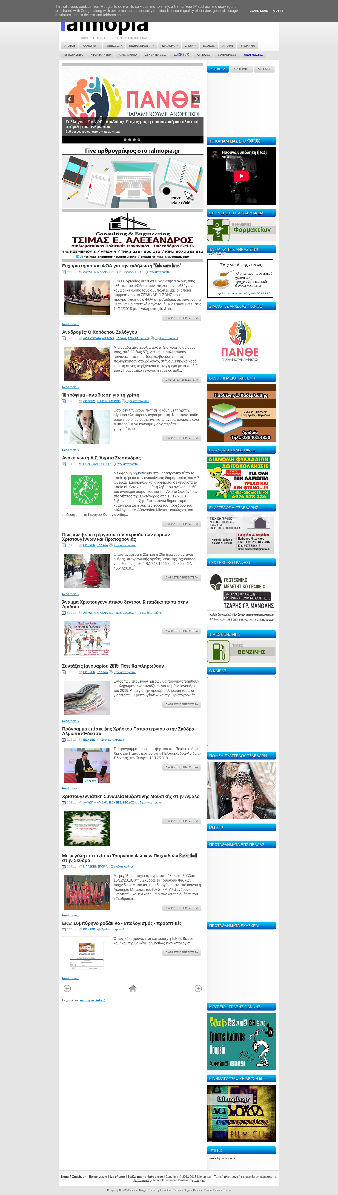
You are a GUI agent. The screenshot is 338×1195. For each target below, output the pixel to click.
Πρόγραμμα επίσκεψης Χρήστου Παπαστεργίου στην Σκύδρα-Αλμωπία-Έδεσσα (129, 730)
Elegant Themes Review (217, 1190)
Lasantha (165, 1190)
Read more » (70, 324)
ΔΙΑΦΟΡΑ (108, 338)
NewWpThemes (128, 1190)
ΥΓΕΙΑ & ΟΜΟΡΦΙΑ (108, 401)
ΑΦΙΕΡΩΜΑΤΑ (92, 338)
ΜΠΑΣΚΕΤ (89, 866)
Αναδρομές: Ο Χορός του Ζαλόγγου (99, 331)
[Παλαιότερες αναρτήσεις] (198, 991)
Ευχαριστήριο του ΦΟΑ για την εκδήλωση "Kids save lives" (121, 265)
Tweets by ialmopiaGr (221, 1158)
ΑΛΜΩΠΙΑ (89, 272)
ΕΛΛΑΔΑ (128, 272)
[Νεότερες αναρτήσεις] (67, 991)
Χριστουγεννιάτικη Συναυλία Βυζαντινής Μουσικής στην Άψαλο (131, 796)
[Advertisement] (241, 104)
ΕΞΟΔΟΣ (128, 612)
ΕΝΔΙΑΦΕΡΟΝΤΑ (138, 338)
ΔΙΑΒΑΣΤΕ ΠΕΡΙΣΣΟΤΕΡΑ (182, 318)
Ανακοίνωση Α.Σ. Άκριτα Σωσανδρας (101, 457)
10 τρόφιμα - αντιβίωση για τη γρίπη (100, 394)
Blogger (200, 1180)
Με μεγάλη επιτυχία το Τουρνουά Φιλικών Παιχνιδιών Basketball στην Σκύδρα (129, 857)
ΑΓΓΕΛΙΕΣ (264, 69)
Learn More (259, 10)
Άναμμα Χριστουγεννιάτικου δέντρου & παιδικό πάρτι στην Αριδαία (125, 603)
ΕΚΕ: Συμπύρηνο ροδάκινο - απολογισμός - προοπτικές (122, 922)
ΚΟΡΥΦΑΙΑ (218, 69)
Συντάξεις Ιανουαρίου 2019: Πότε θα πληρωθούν (113, 665)
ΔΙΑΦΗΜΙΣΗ (241, 69)
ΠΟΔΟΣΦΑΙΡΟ (92, 464)
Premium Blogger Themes (187, 1190)
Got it (278, 10)
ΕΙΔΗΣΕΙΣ (115, 272)
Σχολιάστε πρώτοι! (160, 272)
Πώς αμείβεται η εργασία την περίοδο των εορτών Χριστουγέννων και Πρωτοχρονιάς (116, 536)
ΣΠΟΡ (139, 272)
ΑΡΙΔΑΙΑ (102, 272)
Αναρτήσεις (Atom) (92, 1000)
